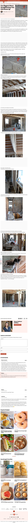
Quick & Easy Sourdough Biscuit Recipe (20, 481)
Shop (13, 518)
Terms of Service (21, 521)
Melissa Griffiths (5, 11)
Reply (26, 360)
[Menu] (27, 2)
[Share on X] (1, 263)
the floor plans (7, 112)
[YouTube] (11, 517)
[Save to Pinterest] (1, 261)
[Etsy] (18, 517)
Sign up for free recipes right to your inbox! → (14, 0)
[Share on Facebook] (1, 259)
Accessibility (17, 521)
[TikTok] (16, 517)
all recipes (14, 456)
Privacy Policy (10, 521)
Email (2, 350)
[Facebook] (13, 517)
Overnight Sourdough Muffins (20, 502)
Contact (23, 518)
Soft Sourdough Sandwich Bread (7, 502)
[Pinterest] (15, 517)
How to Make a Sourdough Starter (6, 481)
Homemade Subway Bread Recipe (6, 454)
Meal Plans (16, 518)
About (20, 518)
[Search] (25, 2)
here (13, 278)
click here (16, 254)
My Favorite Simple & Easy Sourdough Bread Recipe (19, 454)
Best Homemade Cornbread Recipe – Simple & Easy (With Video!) (6, 431)
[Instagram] (10, 517)
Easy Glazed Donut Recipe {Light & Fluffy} (21, 431)
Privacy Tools (14, 521)
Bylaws (23, 521)
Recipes (5, 518)
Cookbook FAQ (9, 518)
